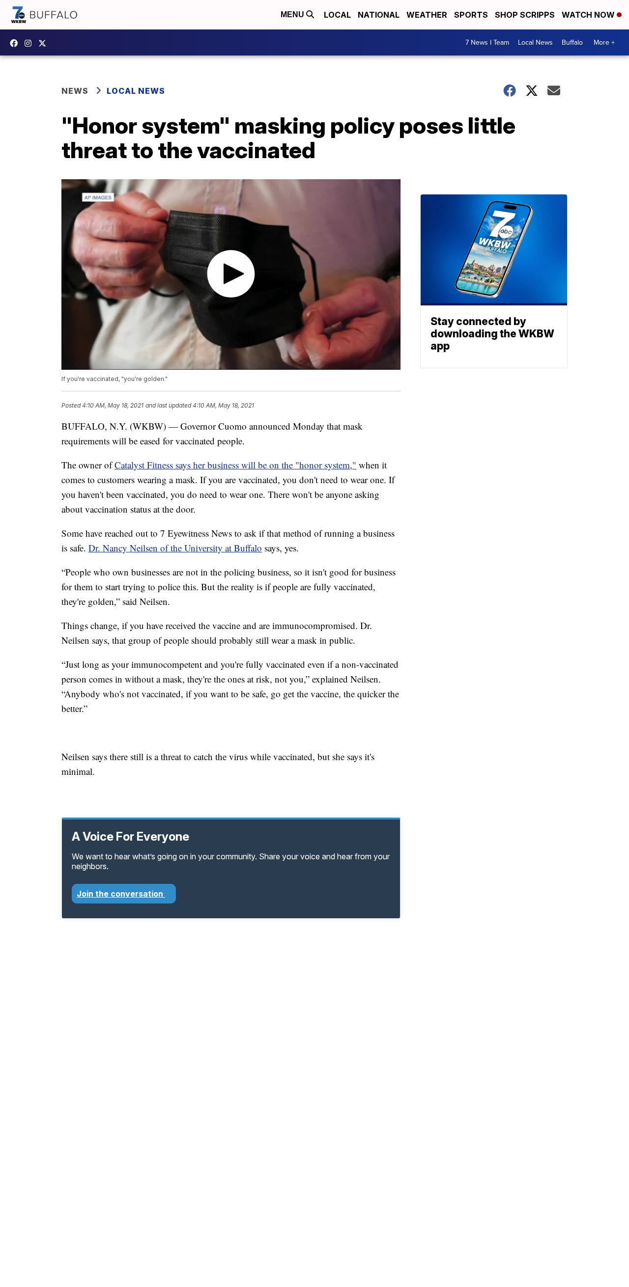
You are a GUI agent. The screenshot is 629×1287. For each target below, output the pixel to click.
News (74, 91)
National (379, 15)
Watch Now (589, 15)
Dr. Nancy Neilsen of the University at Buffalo (175, 548)
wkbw (30, 43)
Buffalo (572, 42)
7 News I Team (487, 42)
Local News (535, 42)
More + (604, 42)
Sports (471, 15)
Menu (293, 14)
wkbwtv (16, 43)
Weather (426, 15)
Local (337, 15)
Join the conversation (121, 894)
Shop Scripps (525, 15)
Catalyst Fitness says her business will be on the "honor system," (235, 465)
